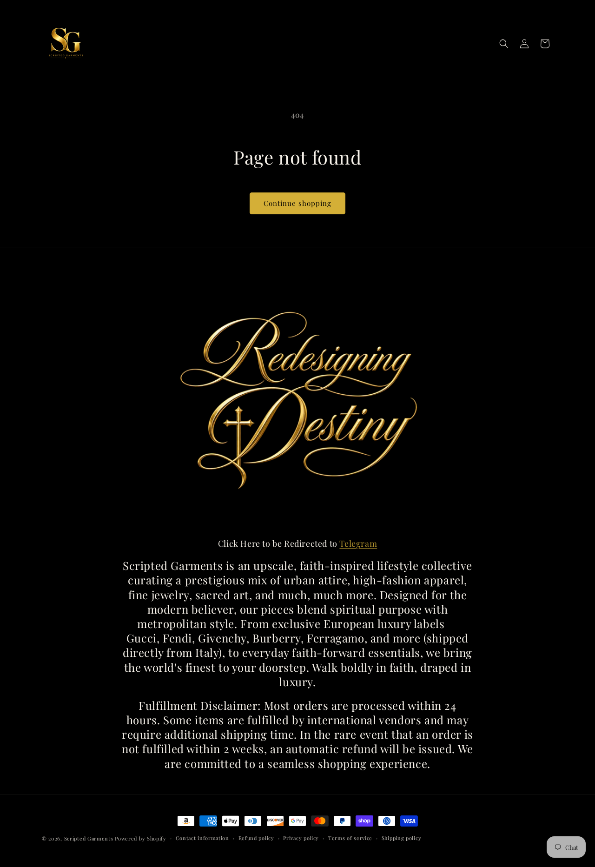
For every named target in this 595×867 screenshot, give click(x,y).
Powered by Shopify (140, 838)
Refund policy (256, 837)
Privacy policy (301, 837)
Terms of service (350, 837)
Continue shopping (297, 203)
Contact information (202, 837)
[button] (504, 43)
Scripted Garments (88, 838)
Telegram (358, 543)
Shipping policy (402, 837)
